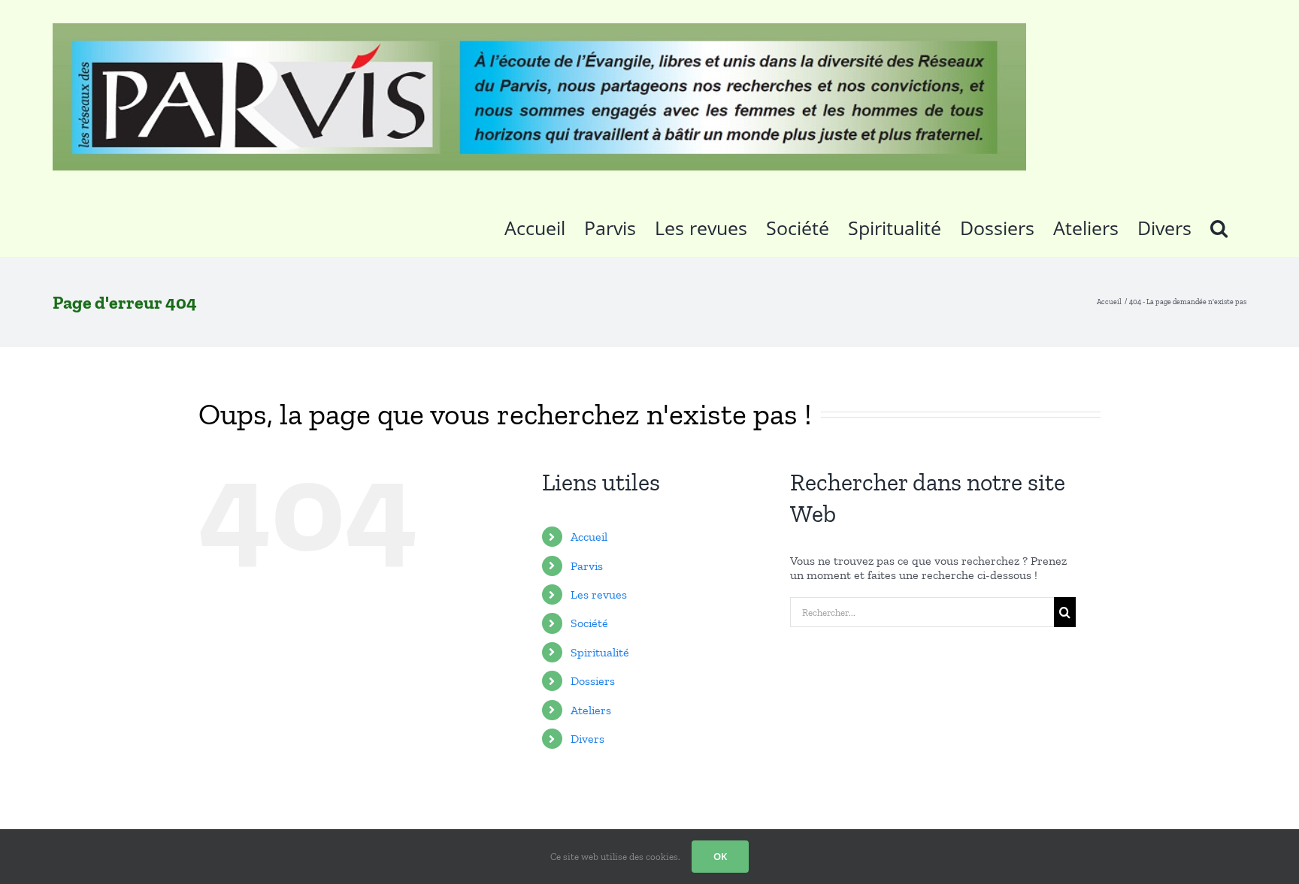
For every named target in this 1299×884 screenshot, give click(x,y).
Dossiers (593, 681)
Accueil (589, 536)
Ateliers (591, 710)
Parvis (587, 566)
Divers (587, 739)
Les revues (599, 594)
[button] (1219, 225)
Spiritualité (600, 652)
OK (720, 856)
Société (589, 623)
